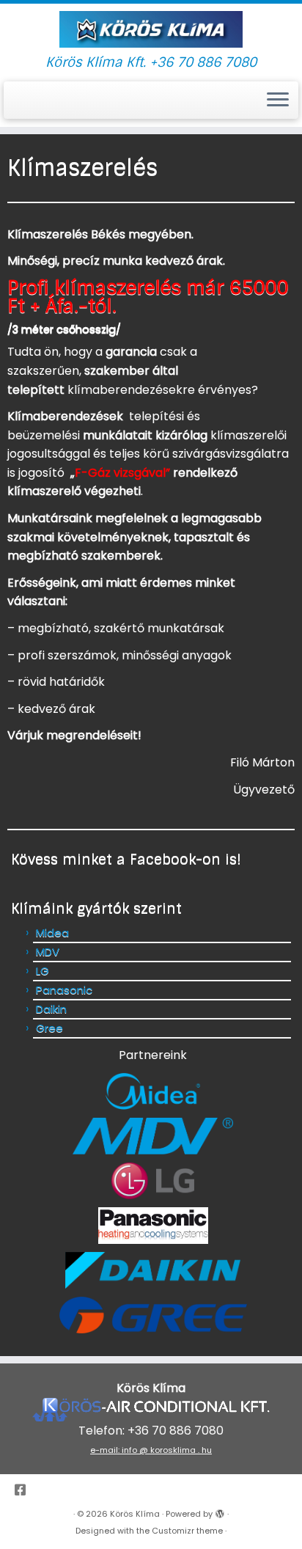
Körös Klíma (135, 1514)
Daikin (51, 1009)
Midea (52, 932)
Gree (49, 1028)
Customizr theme (187, 1531)
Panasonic (64, 989)
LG (42, 970)
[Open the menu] (278, 100)
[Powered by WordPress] (220, 1511)
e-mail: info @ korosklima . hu (151, 1450)
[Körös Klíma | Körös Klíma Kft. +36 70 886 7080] (151, 29)
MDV (47, 951)
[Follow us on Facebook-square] (24, 1490)
